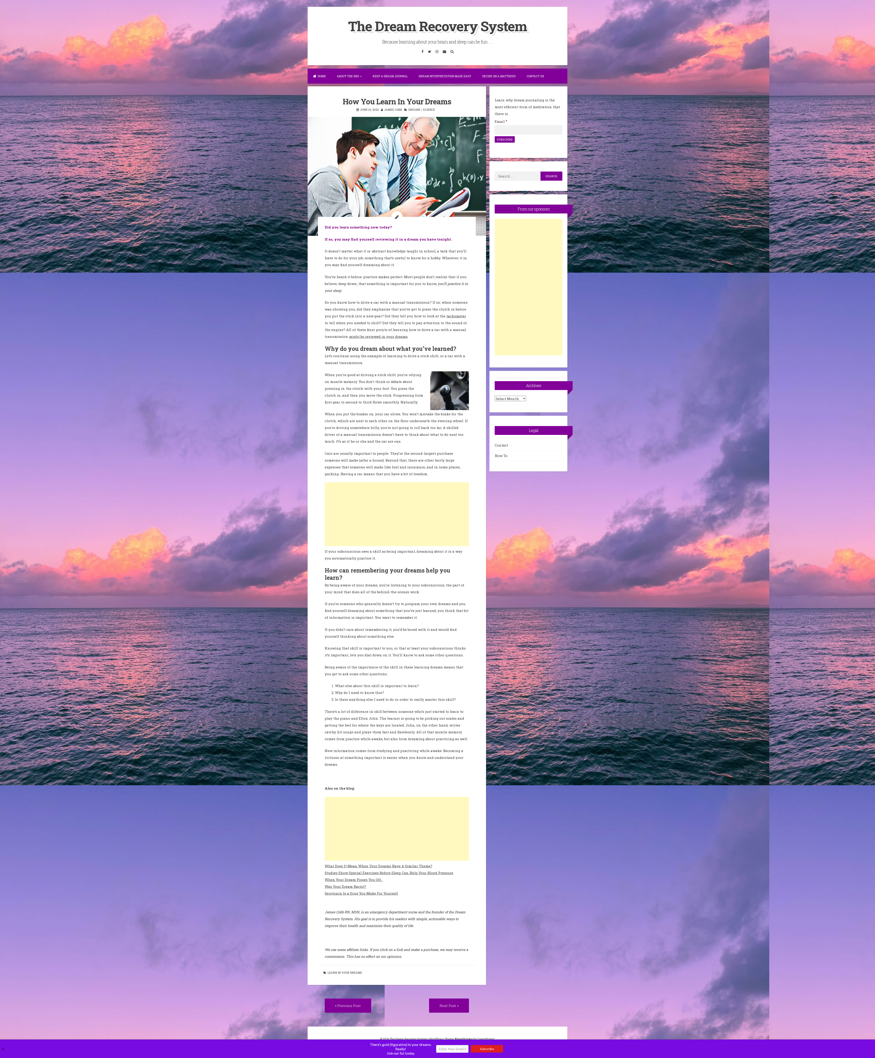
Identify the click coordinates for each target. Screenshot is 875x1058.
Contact (501, 445)
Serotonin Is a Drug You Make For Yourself (361, 893)
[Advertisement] (397, 514)
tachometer (456, 316)
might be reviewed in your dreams (378, 336)
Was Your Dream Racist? (345, 886)
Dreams (414, 109)
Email (501, 121)
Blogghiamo (464, 1039)
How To (501, 455)
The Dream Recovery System (437, 26)
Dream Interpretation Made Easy (445, 76)
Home (322, 76)
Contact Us (535, 76)
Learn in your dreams (344, 972)
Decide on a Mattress (499, 76)
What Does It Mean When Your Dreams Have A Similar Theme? (378, 866)
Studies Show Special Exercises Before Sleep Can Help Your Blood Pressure (389, 873)
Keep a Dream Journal (390, 76)
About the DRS (348, 76)
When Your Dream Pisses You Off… (354, 879)
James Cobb (393, 109)
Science (429, 109)
